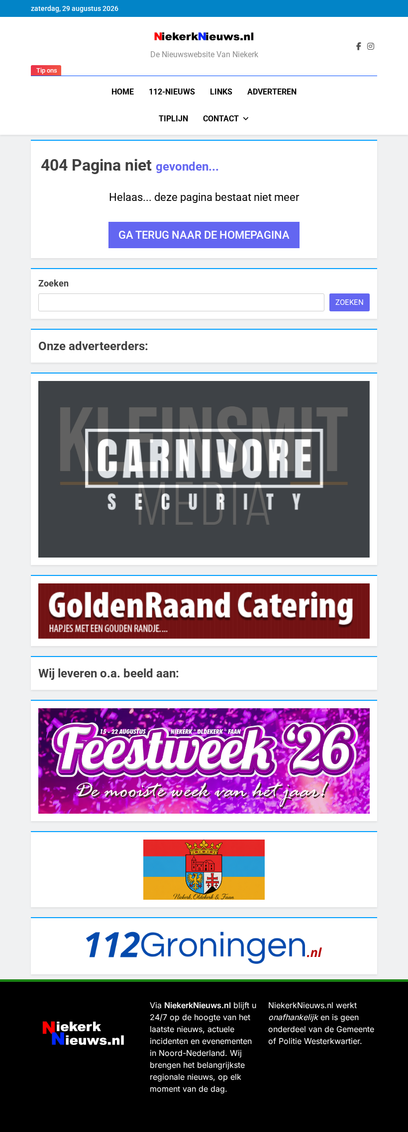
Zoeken (53, 283)
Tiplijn (173, 118)
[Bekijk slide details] (204, 469)
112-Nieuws (172, 91)
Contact (221, 118)
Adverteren (272, 91)
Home (122, 91)
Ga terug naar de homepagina (204, 235)
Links (221, 91)
